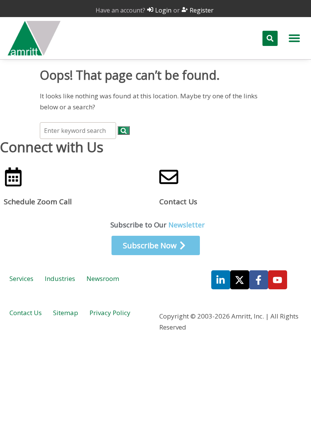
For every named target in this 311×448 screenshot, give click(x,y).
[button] (294, 38)
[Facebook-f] (258, 279)
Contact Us (178, 202)
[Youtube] (277, 279)
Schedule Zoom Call (38, 202)
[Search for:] (79, 130)
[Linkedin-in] (220, 279)
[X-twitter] (239, 279)
